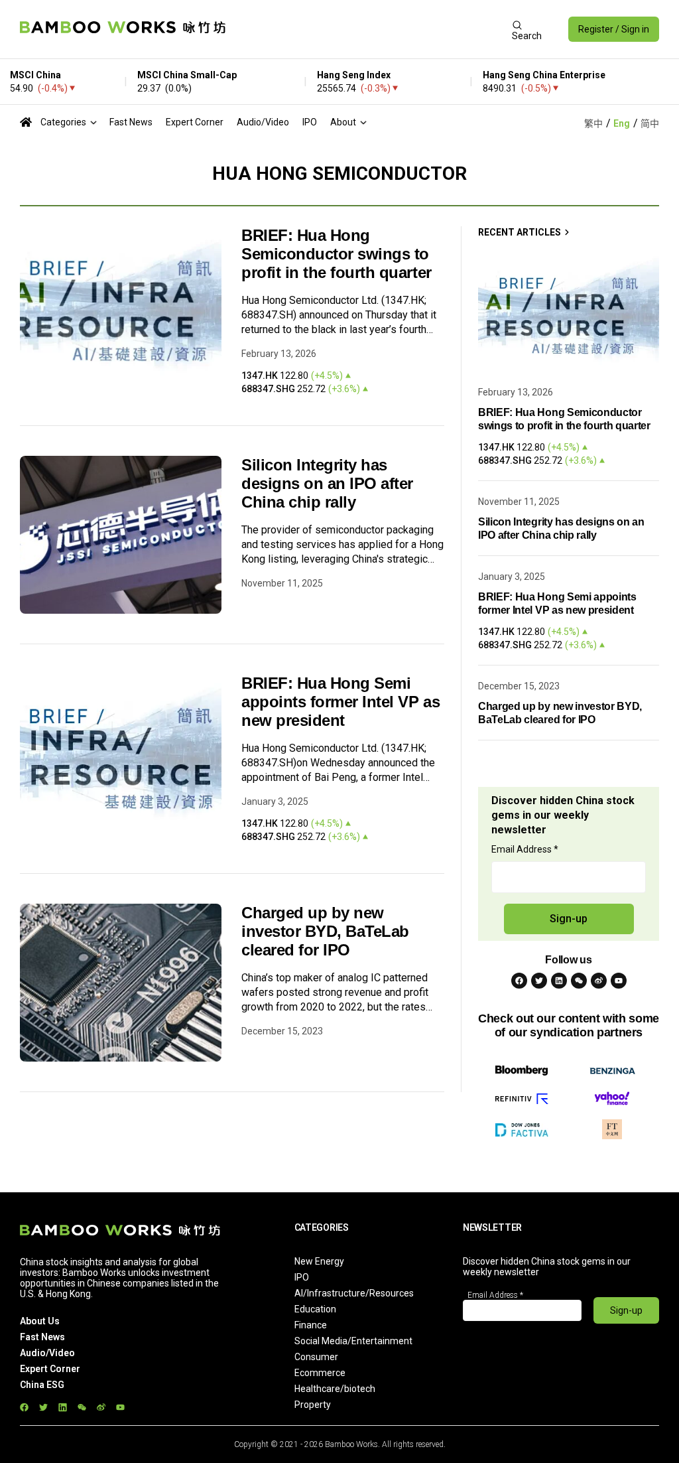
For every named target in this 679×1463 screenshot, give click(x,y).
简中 (650, 123)
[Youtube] (619, 981)
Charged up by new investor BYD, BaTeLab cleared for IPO (325, 931)
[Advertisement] (368, 29)
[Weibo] (599, 981)
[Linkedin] (559, 981)
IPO (309, 122)
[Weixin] (579, 981)
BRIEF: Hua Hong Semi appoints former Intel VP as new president (340, 701)
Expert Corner (194, 122)
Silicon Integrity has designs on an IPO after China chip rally (327, 483)
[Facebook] (519, 981)
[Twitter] (539, 981)
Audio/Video (263, 122)
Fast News (131, 122)
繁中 (593, 123)
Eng (621, 123)
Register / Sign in (613, 29)
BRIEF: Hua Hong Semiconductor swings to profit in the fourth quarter (336, 253)
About (343, 122)
